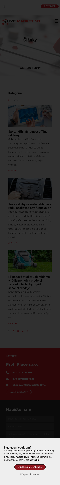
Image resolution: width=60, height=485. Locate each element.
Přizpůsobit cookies (30, 474)
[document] (30, 242)
